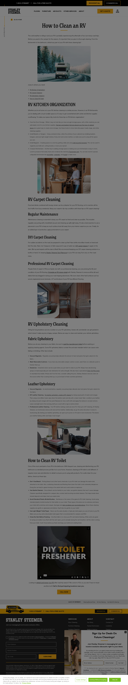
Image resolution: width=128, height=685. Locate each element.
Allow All (114, 679)
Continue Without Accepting (97, 679)
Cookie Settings (81, 679)
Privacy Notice (26, 683)
